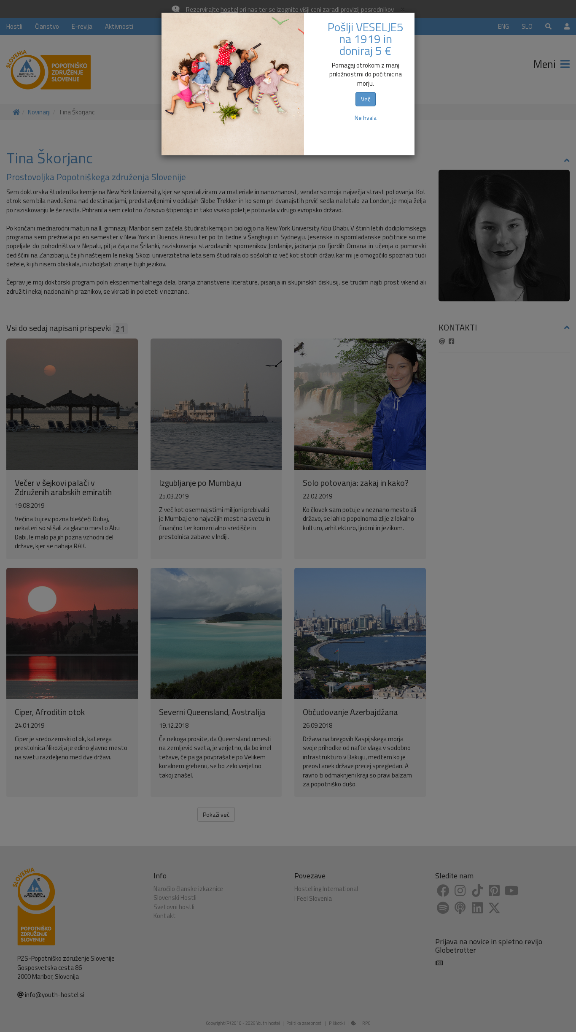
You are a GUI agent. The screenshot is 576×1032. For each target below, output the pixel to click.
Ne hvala (366, 117)
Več (365, 99)
